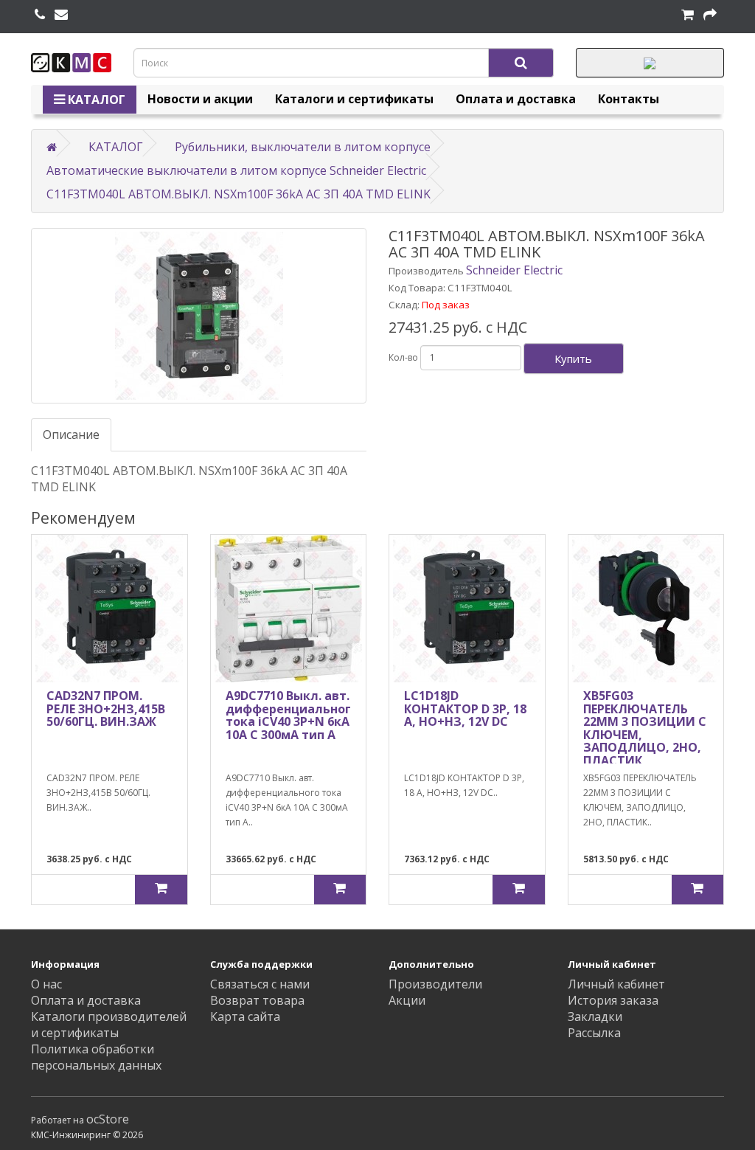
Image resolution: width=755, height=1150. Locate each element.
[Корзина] (687, 15)
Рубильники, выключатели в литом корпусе (303, 147)
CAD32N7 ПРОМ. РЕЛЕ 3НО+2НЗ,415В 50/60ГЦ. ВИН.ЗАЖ (105, 708)
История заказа (613, 1000)
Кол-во (403, 357)
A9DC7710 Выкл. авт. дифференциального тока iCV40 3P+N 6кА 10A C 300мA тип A (292, 715)
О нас (46, 984)
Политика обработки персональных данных (96, 1057)
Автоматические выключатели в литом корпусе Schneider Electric (236, 170)
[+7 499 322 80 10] (40, 15)
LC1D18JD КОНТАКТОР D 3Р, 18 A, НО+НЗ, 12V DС (465, 708)
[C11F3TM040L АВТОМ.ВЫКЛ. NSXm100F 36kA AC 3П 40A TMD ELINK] (198, 315)
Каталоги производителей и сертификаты (109, 1024)
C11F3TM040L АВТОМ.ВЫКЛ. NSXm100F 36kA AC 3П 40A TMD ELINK (238, 194)
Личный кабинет (616, 984)
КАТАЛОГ (95, 99)
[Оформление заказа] (710, 15)
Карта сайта (245, 1016)
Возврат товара (257, 1000)
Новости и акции (200, 99)
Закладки (595, 1016)
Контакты (628, 99)
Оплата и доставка (516, 99)
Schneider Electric (514, 270)
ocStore (107, 1119)
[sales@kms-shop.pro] (61, 15)
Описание (71, 434)
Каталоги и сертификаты (354, 99)
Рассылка (594, 1033)
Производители (435, 984)
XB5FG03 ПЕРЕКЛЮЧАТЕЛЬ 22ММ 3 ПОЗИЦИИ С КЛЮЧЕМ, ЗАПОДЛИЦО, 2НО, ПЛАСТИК (644, 728)
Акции (407, 1000)
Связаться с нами (260, 984)
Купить (573, 358)
